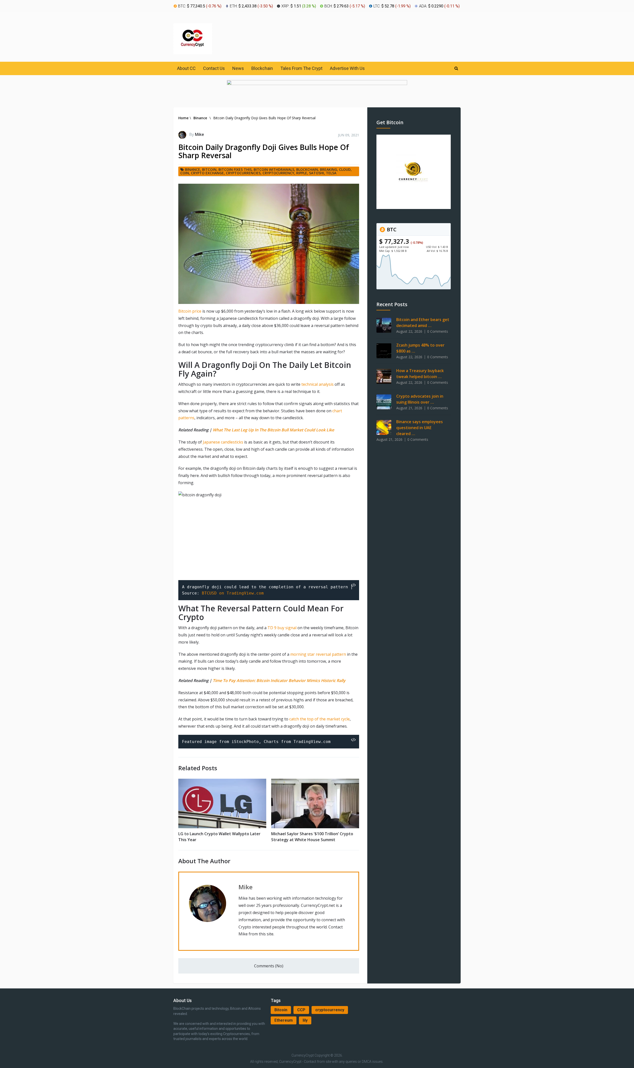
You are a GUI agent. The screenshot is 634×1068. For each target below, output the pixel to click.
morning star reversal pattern (318, 654)
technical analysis (317, 384)
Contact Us (214, 68)
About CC (186, 68)
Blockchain (262, 68)
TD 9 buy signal (281, 627)
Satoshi (316, 173)
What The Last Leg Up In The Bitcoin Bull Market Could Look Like (273, 430)
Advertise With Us (347, 68)
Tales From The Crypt (301, 68)
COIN (184, 173)
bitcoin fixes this (235, 169)
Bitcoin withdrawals (274, 169)
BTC (391, 229)
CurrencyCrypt (302, 1055)
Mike (199, 134)
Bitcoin (280, 1010)
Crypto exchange (207, 173)
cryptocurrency (329, 1010)
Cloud (345, 169)
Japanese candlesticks (223, 442)
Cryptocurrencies (243, 173)
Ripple (301, 173)
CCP (301, 1010)
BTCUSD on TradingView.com (233, 593)
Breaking (328, 169)
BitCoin (209, 169)
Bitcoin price (189, 311)
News (238, 68)
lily (305, 1020)
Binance (192, 169)
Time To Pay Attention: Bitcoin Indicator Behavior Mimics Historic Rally (279, 680)
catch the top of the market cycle (319, 719)
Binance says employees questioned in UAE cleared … (419, 427)
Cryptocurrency (278, 173)
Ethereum (283, 1020)
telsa (331, 173)
